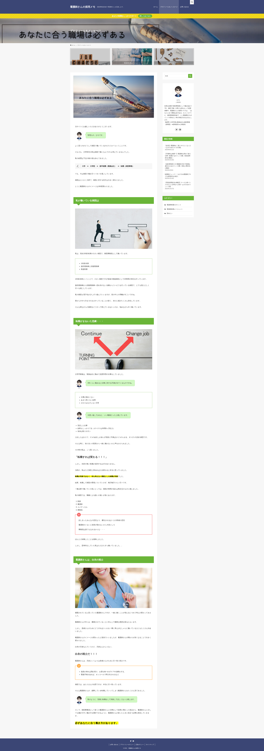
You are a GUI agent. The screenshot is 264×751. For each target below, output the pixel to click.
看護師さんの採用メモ (82, 7)
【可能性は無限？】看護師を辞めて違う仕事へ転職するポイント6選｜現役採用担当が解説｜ (178, 157)
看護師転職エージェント (175, 209)
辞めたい (170, 213)
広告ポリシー (140, 744)
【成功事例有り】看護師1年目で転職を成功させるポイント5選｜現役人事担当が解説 (177, 167)
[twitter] (176, 129)
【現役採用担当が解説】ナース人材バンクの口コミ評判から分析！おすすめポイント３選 (178, 185)
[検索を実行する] (190, 76)
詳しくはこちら (145, 16)
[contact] (180, 129)
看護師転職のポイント (174, 205)
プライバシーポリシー (127, 744)
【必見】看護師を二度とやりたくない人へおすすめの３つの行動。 (178, 147)
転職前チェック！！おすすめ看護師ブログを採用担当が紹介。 (178, 176)
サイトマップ (150, 744)
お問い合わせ (114, 744)
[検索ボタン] (192, 2)
